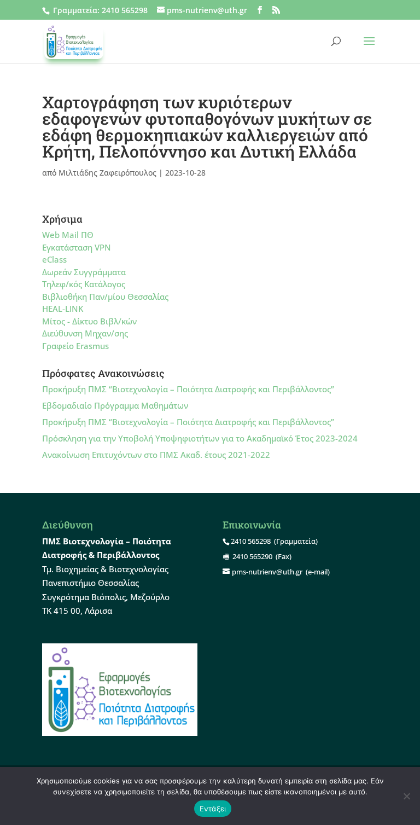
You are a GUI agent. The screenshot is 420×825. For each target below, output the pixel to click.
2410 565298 (125, 10)
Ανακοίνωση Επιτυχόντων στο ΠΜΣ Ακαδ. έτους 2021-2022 (156, 454)
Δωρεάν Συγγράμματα (84, 271)
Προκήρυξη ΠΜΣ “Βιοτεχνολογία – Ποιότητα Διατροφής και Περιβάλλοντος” (188, 389)
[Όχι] (406, 796)
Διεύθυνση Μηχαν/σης (85, 333)
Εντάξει (213, 808)
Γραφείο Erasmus (75, 345)
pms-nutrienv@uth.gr (267, 572)
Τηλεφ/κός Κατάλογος (83, 283)
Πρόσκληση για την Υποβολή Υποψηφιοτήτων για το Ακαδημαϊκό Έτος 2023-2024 (200, 438)
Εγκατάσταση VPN (76, 247)
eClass (54, 259)
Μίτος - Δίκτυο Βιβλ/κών (89, 321)
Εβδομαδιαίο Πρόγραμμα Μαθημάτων (115, 405)
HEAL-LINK (62, 308)
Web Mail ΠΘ (68, 234)
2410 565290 (252, 556)
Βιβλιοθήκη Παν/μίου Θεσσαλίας (105, 296)
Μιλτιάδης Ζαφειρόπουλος (107, 172)
